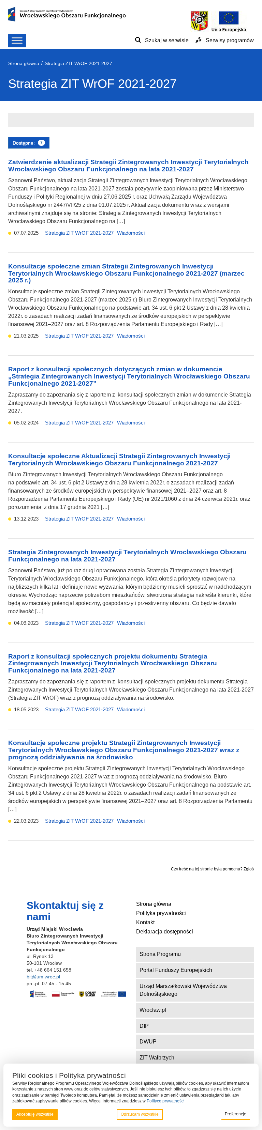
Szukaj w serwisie (167, 40)
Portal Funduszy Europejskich (176, 970)
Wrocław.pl (153, 1010)
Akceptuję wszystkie (35, 1114)
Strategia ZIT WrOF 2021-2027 (79, 233)
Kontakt (145, 922)
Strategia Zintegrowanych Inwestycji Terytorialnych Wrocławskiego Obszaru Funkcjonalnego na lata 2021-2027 (127, 555)
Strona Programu (160, 954)
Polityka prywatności (161, 913)
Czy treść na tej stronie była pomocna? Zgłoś (212, 869)
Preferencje (235, 1114)
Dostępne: (28, 142)
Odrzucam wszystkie (140, 1114)
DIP (144, 1026)
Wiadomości (131, 233)
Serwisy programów (230, 40)
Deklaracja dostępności (164, 931)
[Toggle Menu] (17, 40)
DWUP (148, 1041)
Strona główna (153, 904)
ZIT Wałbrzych (157, 1058)
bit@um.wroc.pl (43, 976)
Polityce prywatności (166, 1101)
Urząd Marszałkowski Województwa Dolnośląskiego (183, 990)
